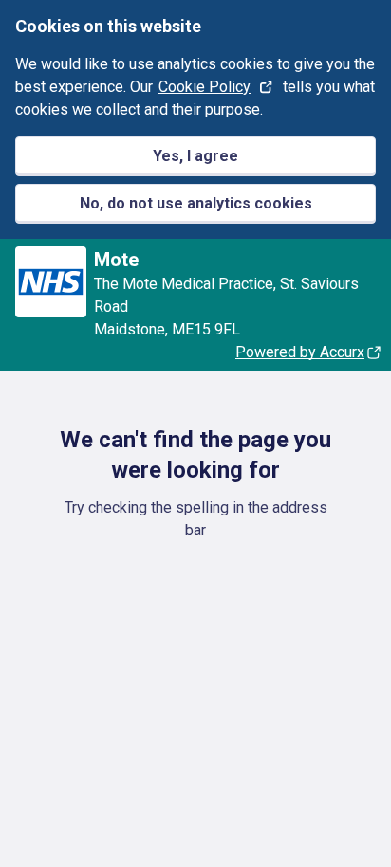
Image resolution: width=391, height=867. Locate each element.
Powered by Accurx (299, 352)
